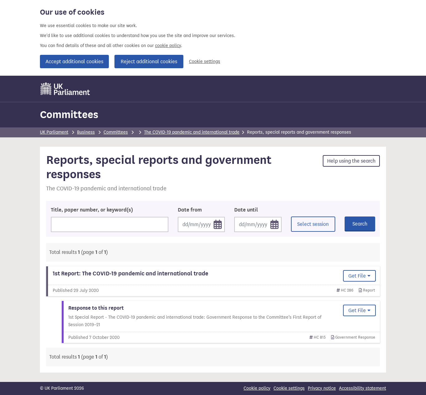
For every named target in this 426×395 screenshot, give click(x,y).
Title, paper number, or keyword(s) (92, 210)
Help (351, 161)
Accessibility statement (362, 388)
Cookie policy (257, 388)
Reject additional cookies (149, 61)
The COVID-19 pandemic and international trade (192, 132)
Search (359, 224)
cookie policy (168, 45)
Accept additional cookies (74, 61)
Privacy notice (322, 388)
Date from (190, 210)
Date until (246, 210)
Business (86, 132)
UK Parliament (54, 132)
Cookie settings (204, 61)
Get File (357, 276)
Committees (69, 114)
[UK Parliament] (65, 89)
